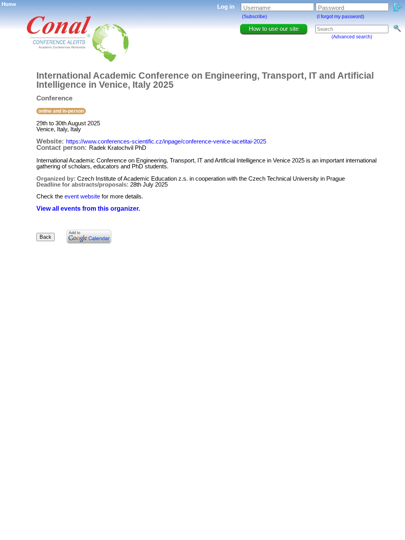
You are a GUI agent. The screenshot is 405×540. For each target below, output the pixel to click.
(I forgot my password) (340, 16)
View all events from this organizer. (88, 208)
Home (9, 4)
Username (257, 8)
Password (331, 8)
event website (82, 196)
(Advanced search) (351, 37)
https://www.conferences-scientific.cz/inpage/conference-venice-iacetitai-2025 (166, 141)
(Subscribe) (254, 16)
